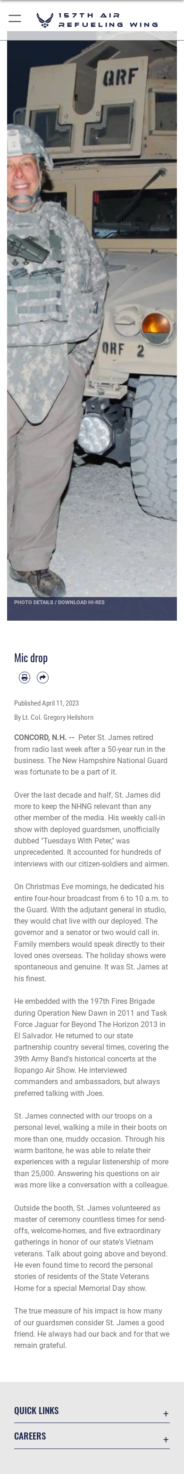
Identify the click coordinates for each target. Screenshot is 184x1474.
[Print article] (24, 677)
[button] (15, 20)
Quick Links (36, 1410)
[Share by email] (42, 677)
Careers (30, 1435)
